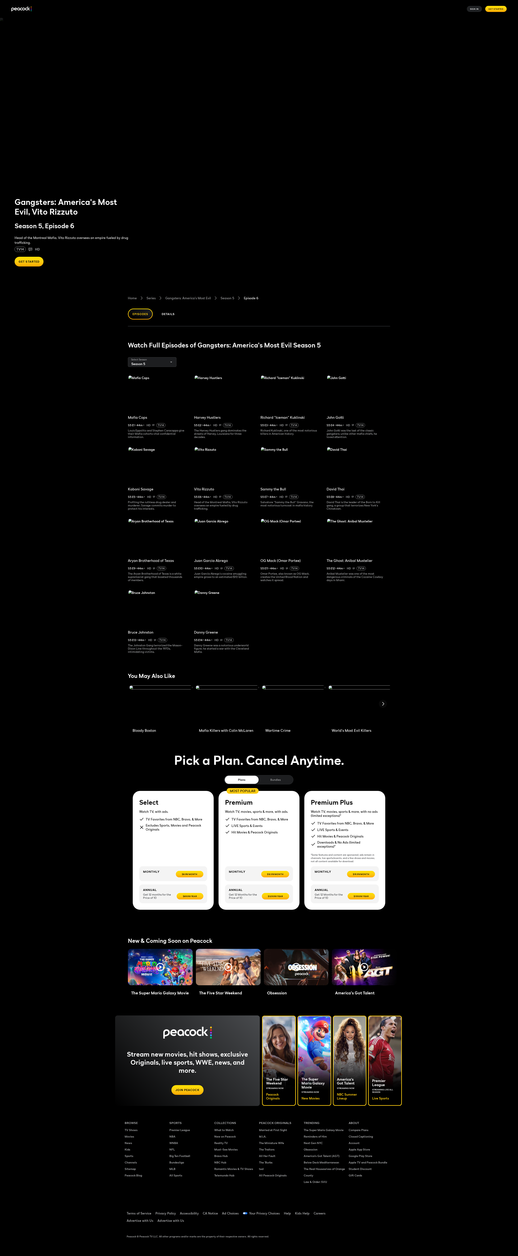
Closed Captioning (361, 1136)
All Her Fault (267, 1156)
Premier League (179, 1130)
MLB (172, 1169)
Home (132, 298)
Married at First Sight (273, 1130)
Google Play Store (360, 1156)
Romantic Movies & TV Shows (233, 1169)
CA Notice (210, 1213)
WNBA (173, 1143)
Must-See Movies (226, 1149)
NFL (172, 1149)
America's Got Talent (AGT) (322, 1156)
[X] (354, 1222)
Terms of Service (139, 1213)
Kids (127, 1149)
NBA (172, 1136)
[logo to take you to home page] (21, 9)
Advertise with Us (140, 1221)
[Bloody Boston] (160, 705)
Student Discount (360, 1169)
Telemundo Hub (224, 1175)
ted (261, 1169)
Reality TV (221, 1143)
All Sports (175, 1175)
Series (151, 298)
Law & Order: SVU (315, 1182)
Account (354, 1143)
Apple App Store (359, 1149)
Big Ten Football (179, 1156)
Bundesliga (176, 1162)
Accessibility (189, 1213)
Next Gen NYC (313, 1143)
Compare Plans (358, 1130)
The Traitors (267, 1149)
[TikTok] (364, 1210)
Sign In (474, 9)
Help (287, 1213)
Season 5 (227, 298)
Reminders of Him (315, 1136)
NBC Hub (220, 1162)
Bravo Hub (221, 1156)
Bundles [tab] (275, 779)
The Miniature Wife (271, 1143)
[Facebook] (354, 1210)
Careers (320, 1213)
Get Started (495, 9)
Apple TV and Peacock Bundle (368, 1162)
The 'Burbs (266, 1162)
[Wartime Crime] (293, 705)
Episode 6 (251, 298)
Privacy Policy (165, 1213)
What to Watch (224, 1130)
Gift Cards (355, 1175)
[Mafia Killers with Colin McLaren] (227, 705)
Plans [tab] (241, 779)
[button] (160, 967)
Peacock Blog (133, 1175)
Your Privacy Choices (264, 1213)
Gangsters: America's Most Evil (188, 298)
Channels (131, 1162)
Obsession (310, 1149)
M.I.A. (262, 1136)
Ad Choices (230, 1213)
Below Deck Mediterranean (321, 1162)
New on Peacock (225, 1136)
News (128, 1143)
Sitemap (130, 1169)
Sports (129, 1156)
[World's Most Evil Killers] (360, 705)
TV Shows (131, 1130)
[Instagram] (385, 1210)
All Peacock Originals (273, 1175)
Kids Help (302, 1213)
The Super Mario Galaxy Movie (324, 1130)
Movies (129, 1136)
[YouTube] (375, 1210)
